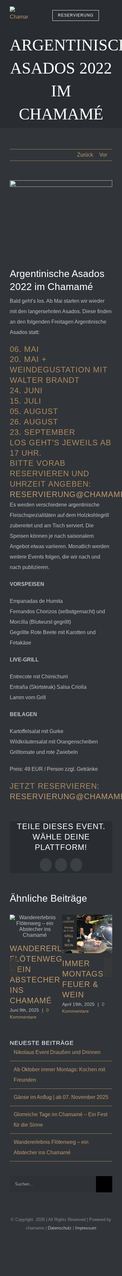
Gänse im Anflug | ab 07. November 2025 (61, 1097)
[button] (14, 967)
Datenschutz (60, 1228)
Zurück (85, 155)
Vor (103, 155)
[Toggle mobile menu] (109, 15)
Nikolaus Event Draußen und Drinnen (57, 1052)
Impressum (85, 1228)
